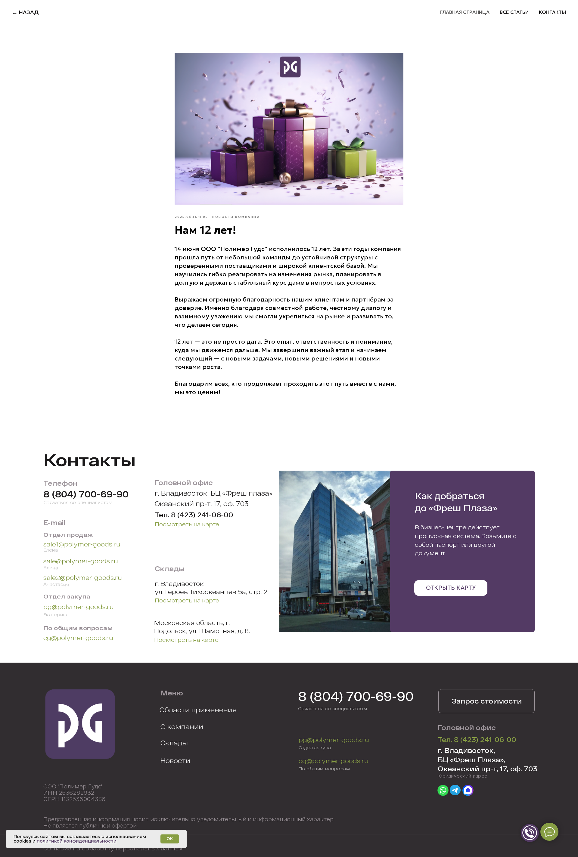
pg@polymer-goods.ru (78, 606)
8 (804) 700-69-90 (86, 494)
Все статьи (514, 12)
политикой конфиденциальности (77, 840)
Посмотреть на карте (187, 524)
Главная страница (464, 12)
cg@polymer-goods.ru (78, 637)
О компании (181, 726)
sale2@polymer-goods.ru (82, 577)
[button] (486, 701)
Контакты (552, 12)
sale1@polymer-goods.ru (81, 544)
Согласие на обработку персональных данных (113, 848)
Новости (175, 760)
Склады (174, 743)
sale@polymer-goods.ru (80, 561)
